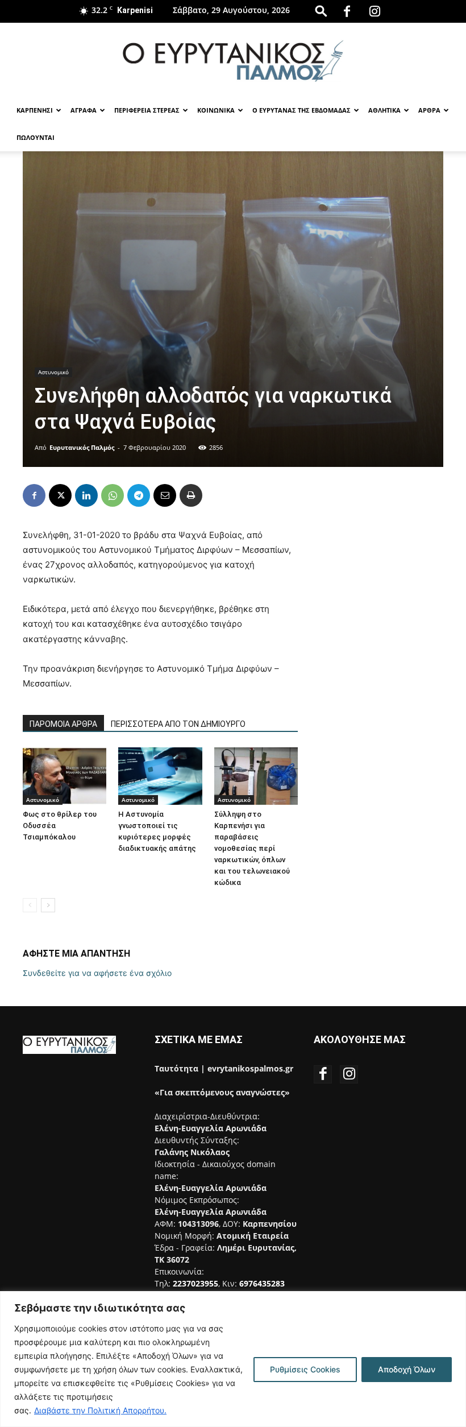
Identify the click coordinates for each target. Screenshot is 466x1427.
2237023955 (195, 1283)
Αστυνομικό (53, 372)
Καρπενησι (34, 110)
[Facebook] (347, 11)
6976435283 (262, 1283)
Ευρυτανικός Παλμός (81, 447)
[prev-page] (30, 905)
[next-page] (48, 905)
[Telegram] (138, 495)
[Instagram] (375, 11)
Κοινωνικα (216, 110)
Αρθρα (429, 110)
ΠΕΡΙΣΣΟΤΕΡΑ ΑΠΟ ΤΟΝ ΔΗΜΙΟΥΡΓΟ (178, 724)
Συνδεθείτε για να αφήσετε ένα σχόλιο (97, 973)
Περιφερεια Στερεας (147, 110)
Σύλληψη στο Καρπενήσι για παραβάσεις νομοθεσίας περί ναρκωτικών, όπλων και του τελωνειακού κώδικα (252, 848)
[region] (233, 1359)
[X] (60, 495)
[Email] (164, 495)
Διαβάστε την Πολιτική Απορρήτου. (100, 1410)
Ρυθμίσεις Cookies (305, 1369)
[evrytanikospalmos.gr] (233, 60)
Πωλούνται (35, 137)
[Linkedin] (86, 495)
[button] (321, 10)
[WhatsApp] (112, 495)
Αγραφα (83, 110)
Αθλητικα (384, 110)
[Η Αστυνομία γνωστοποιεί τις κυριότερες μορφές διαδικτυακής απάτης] (160, 776)
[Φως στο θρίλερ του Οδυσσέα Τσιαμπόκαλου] (64, 776)
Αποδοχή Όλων (406, 1369)
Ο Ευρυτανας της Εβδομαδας (301, 110)
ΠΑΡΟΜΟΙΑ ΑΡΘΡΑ (63, 724)
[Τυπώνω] (191, 495)
